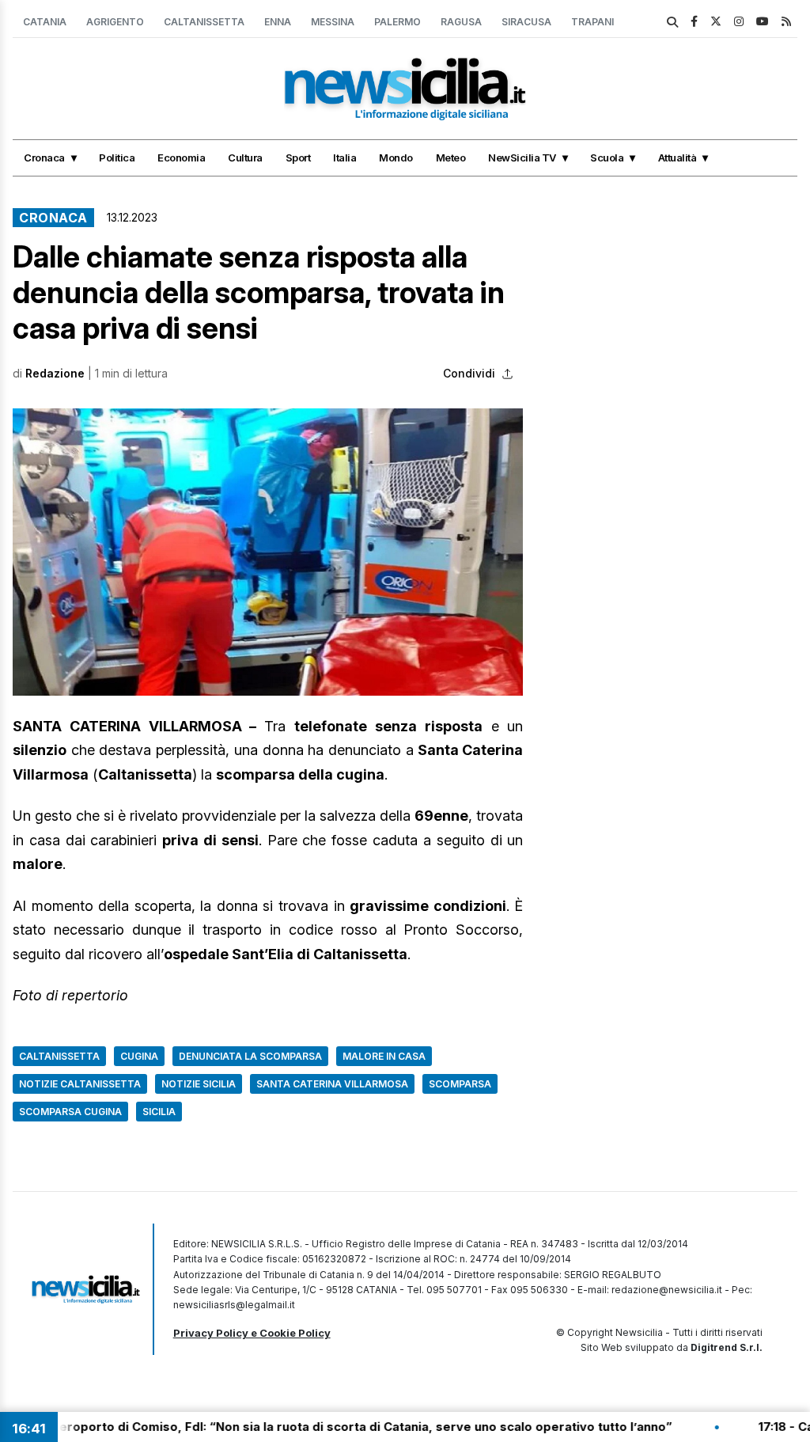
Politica (116, 157)
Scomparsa (460, 1084)
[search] (672, 22)
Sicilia (159, 1112)
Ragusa (461, 22)
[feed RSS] (786, 21)
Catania (44, 22)
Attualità (677, 157)
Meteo (451, 157)
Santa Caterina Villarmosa (332, 1084)
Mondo (396, 157)
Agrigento (115, 22)
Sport (298, 157)
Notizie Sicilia (198, 1084)
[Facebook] (694, 21)
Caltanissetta (204, 22)
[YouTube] (762, 21)
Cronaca (44, 157)
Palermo (397, 22)
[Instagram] (739, 21)
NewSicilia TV (522, 157)
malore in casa (384, 1056)
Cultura (245, 157)
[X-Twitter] (715, 21)
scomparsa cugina (70, 1112)
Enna (277, 22)
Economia (181, 157)
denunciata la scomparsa (250, 1056)
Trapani (592, 22)
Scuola (606, 157)
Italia (344, 157)
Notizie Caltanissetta (80, 1084)
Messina (332, 22)
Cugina (139, 1056)
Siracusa (526, 22)
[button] (268, 552)
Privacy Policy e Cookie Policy (252, 1332)
